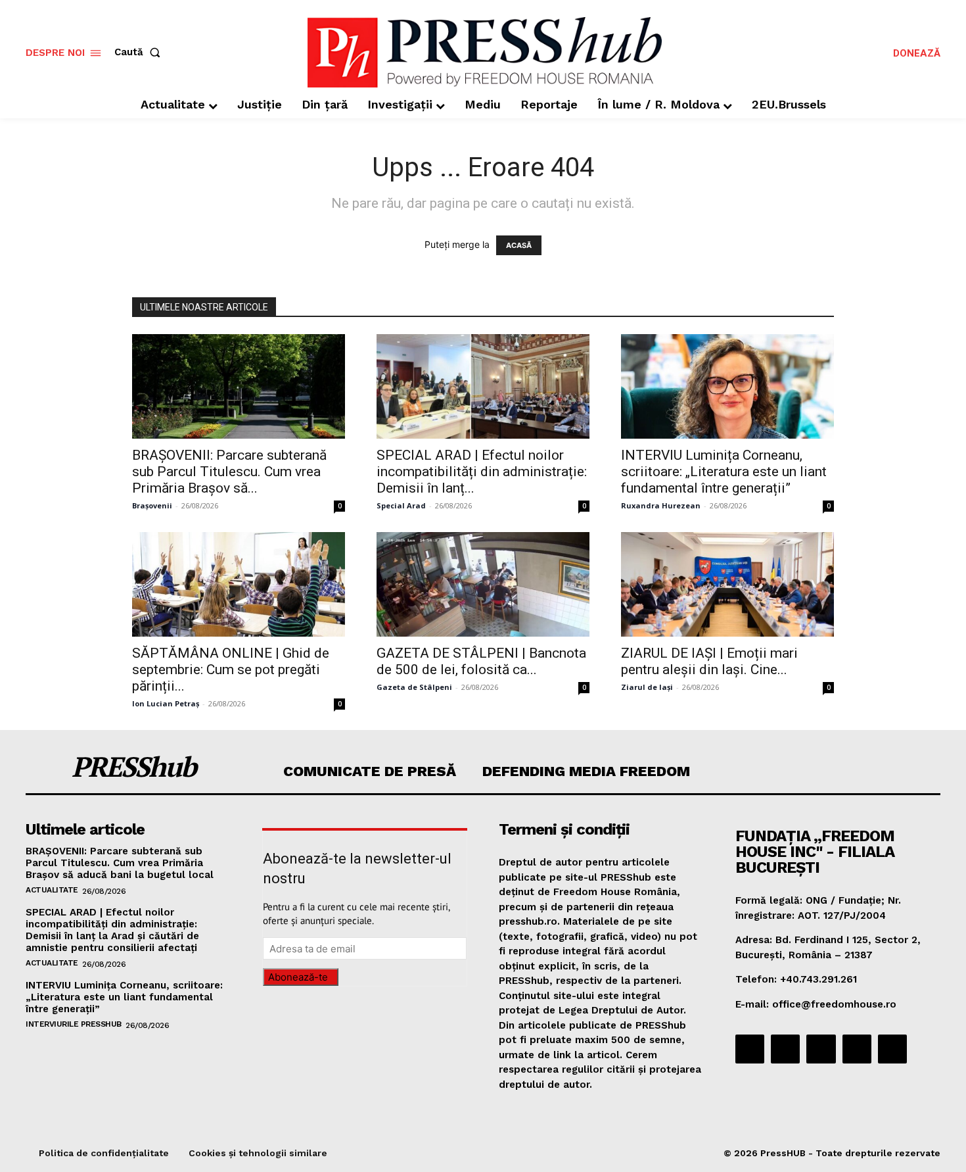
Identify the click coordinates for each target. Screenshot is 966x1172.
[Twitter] (856, 1049)
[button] (140, 52)
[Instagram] (785, 1049)
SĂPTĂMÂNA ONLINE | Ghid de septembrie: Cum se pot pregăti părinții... (230, 669)
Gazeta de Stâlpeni (414, 687)
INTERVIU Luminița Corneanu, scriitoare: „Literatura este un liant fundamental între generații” (724, 471)
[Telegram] (820, 1049)
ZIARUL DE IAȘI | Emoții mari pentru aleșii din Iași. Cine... (709, 661)
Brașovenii (152, 505)
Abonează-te (298, 977)
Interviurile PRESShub (74, 1024)
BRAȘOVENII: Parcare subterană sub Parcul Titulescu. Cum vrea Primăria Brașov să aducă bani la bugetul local (120, 863)
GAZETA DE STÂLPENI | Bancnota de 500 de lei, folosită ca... (481, 661)
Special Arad (401, 505)
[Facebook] (749, 1049)
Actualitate (52, 889)
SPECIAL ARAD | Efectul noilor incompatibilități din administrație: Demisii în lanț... (482, 471)
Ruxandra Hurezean (661, 505)
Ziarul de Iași (647, 687)
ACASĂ (519, 245)
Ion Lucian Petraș (165, 703)
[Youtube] (892, 1049)
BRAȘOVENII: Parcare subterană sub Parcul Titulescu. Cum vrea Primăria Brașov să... (229, 471)
